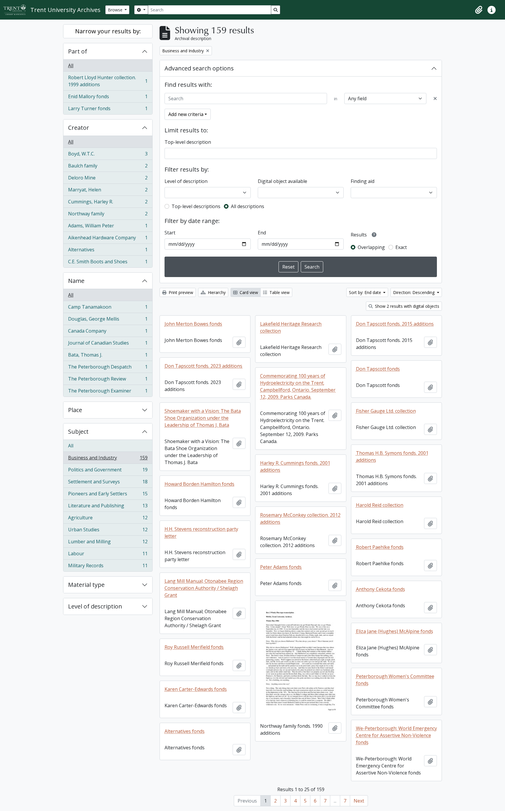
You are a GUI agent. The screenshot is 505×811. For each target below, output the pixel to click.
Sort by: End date (365, 292)
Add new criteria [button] (185, 114)
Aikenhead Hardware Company (108, 239)
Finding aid (362, 181)
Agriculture (108, 519)
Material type (86, 585)
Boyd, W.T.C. (108, 155)
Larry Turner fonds (108, 109)
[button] (478, 10)
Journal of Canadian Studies (108, 344)
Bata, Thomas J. (108, 356)
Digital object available (282, 181)
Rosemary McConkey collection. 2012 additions (300, 518)
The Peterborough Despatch (108, 368)
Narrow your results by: (108, 31)
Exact (401, 247)
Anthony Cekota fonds (380, 589)
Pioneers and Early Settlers (108, 495)
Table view (279, 292)
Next (359, 801)
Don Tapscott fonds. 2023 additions (203, 366)
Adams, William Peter (108, 227)
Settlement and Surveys (108, 483)
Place (75, 410)
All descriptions (247, 206)
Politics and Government (108, 471)
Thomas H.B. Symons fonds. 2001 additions (392, 456)
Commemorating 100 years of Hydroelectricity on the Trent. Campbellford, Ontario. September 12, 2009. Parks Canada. (297, 386)
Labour (108, 555)
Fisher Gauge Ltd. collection (386, 411)
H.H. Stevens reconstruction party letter (201, 532)
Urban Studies (108, 531)
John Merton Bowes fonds (193, 324)
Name (76, 281)
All (70, 65)
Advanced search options (199, 68)
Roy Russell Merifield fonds (194, 647)
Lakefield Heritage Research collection (290, 327)
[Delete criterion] (435, 98)
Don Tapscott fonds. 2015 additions (395, 324)
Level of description (95, 606)
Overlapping (371, 247)
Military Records (108, 566)
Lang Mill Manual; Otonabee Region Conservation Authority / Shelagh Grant (204, 588)
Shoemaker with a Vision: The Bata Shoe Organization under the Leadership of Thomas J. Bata (203, 418)
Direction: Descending (414, 292)
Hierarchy (216, 292)
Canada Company (108, 332)
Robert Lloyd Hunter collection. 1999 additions (108, 81)
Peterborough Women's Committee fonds (395, 680)
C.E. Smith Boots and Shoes (108, 262)
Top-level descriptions (196, 206)
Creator (78, 128)
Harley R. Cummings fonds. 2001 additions (295, 466)
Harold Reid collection (379, 505)
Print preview (180, 292)
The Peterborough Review (108, 380)
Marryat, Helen (108, 191)
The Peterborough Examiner (108, 392)
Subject (78, 431)
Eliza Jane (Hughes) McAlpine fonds (394, 631)
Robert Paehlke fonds (380, 547)
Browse (116, 10)
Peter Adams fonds (281, 567)
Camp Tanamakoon (108, 308)
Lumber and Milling (108, 543)
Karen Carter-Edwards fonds (196, 689)
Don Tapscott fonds (378, 369)
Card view (248, 292)
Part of (77, 51)
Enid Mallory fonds (108, 98)
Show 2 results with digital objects (406, 306)
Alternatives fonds (185, 731)
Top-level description (188, 142)
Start (170, 232)
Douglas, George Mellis (108, 320)
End (262, 232)
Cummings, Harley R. (108, 203)
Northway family (108, 215)
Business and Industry (108, 459)
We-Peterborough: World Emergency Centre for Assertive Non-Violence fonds (396, 735)
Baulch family (108, 167)
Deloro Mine (108, 179)
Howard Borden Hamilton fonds (199, 484)
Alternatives (108, 251)
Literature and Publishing (108, 507)
